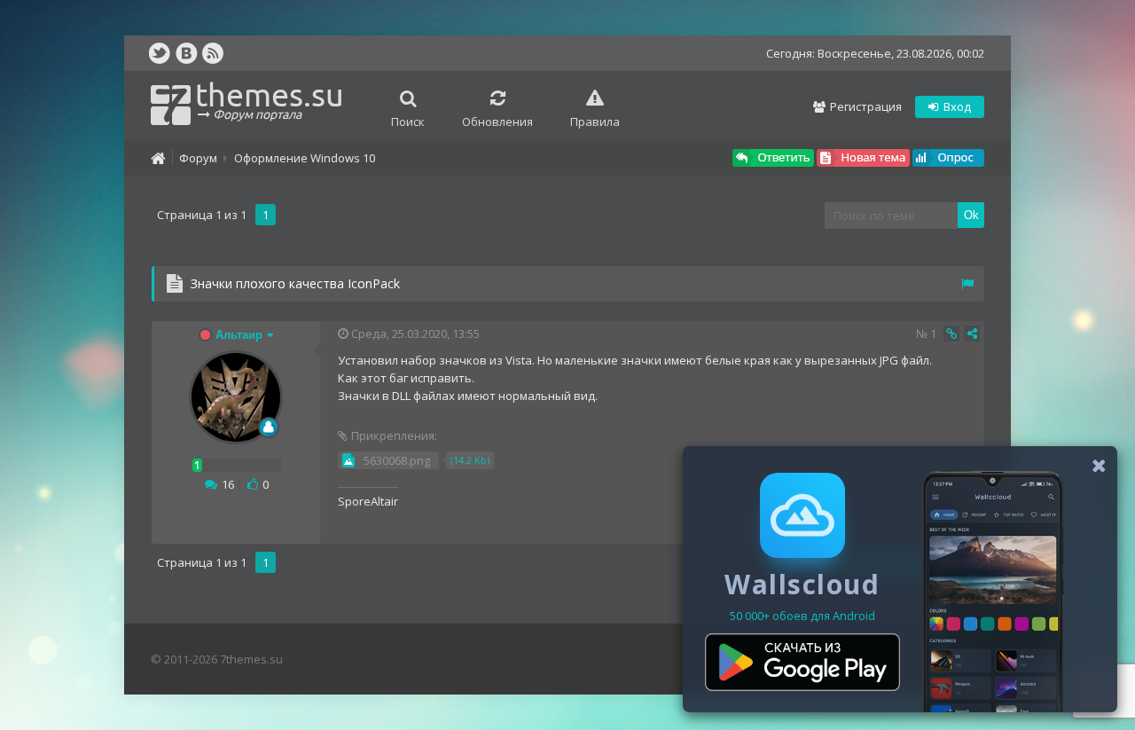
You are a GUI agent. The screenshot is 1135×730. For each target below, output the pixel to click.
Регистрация (864, 106)
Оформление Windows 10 (304, 158)
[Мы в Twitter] (159, 53)
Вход (956, 106)
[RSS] (212, 53)
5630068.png (397, 460)
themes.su (269, 98)
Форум (198, 158)
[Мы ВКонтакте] (186, 53)
